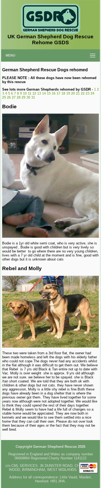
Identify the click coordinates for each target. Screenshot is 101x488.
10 (25, 93)
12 (34, 93)
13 (39, 93)
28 (18, 97)
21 (78, 93)
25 (4, 97)
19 (68, 93)
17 (58, 93)
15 (49, 93)
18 (63, 93)
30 (28, 97)
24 (92, 93)
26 (9, 97)
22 (83, 93)
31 (33, 97)
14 (44, 93)
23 (87, 93)
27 (14, 97)
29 (23, 97)
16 (53, 93)
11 (29, 93)
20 (73, 93)
